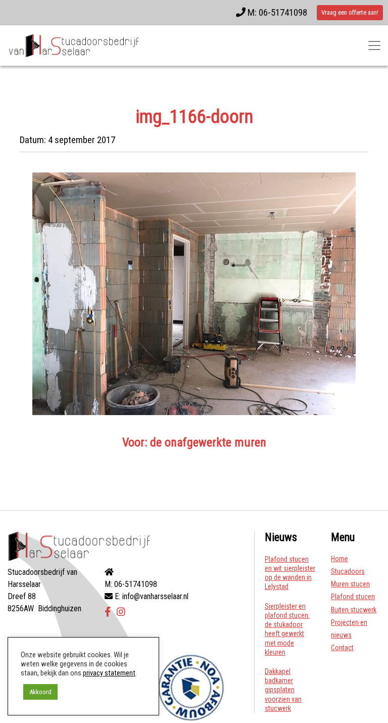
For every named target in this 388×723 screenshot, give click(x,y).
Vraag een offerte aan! (349, 12)
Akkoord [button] (40, 692)
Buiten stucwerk (353, 610)
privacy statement (109, 672)
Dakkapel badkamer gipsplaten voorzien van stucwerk (283, 689)
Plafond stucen (353, 597)
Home (339, 559)
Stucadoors (348, 571)
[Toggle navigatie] (374, 45)
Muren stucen (350, 584)
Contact (342, 648)
